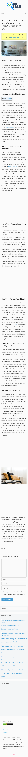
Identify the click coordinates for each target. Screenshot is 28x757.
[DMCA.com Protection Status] (8, 724)
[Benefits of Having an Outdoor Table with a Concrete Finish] (14, 634)
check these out (10, 127)
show (10, 98)
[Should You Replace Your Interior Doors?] (14, 670)
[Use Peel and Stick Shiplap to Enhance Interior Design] (14, 621)
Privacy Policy (6, 729)
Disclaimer (6, 732)
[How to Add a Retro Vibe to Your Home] (14, 646)
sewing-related (12, 166)
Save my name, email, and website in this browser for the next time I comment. (14, 593)
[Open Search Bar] (26, 13)
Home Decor (7, 549)
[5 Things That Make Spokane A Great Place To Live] (14, 658)
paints (15, 324)
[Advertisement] (14, 208)
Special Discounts (15, 37)
